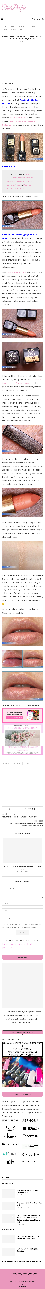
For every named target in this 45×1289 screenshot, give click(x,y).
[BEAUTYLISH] (10, 1143)
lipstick (26, 763)
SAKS (27, 174)
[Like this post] (25, 809)
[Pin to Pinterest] (32, 809)
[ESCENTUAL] (30, 1135)
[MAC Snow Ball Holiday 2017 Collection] (8, 1252)
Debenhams (21, 181)
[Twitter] (30, 19)
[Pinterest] (34, 19)
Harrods (20, 188)
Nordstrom (12, 178)
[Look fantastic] (10, 1153)
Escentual (11, 188)
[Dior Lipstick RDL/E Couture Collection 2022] (22, 850)
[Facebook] (10, 1273)
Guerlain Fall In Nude (16, 272)
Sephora (11, 181)
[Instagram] (32, 19)
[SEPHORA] (30, 1119)
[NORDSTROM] (10, 1119)
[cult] (10, 1161)
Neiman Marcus (25, 178)
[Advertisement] (22, 62)
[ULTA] (10, 1127)
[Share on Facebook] (28, 809)
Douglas (27, 185)
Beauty (12, 26)
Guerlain (17, 763)
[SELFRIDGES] (30, 1127)
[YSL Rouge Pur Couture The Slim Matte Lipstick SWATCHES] (8, 1239)
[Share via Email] (34, 809)
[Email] (39, 19)
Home (4, 26)
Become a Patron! (10, 1039)
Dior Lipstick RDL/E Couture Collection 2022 (27, 1191)
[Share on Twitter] (30, 809)
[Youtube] (37, 19)
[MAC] (30, 1145)
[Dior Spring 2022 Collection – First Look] (8, 1206)
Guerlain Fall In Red (18, 118)
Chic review (7, 763)
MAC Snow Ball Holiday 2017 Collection (27, 1250)
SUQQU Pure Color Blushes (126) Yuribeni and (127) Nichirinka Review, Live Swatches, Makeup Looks (28, 1219)
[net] (30, 1161)
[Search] (43, 19)
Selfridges (17, 185)
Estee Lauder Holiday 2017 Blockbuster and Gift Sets (22, 1261)
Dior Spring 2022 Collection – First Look (29, 1204)
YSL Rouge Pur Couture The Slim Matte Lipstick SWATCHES (29, 1237)
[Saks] (30, 1153)
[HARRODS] (10, 1135)
